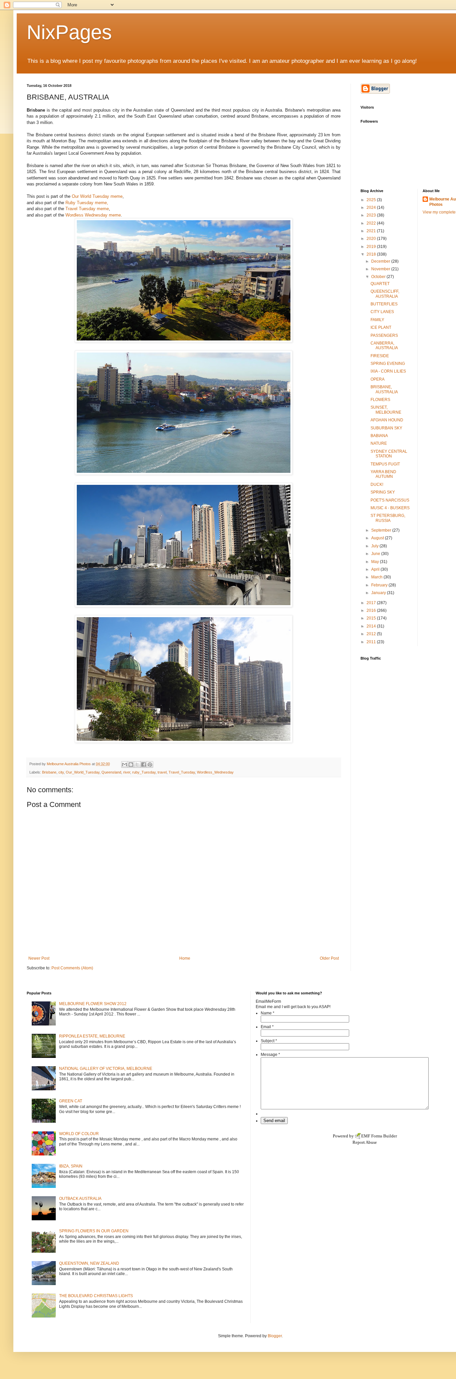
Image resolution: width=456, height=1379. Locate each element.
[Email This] (124, 764)
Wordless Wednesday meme (93, 215)
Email (267, 1026)
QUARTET (380, 283)
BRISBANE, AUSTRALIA (384, 389)
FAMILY (377, 319)
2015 (372, 618)
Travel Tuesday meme (87, 208)
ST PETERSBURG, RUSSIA (388, 518)
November (381, 269)
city (61, 772)
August (378, 538)
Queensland (111, 772)
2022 (372, 223)
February (380, 585)
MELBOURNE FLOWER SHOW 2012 (93, 1003)
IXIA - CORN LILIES (388, 371)
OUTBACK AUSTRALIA (80, 1198)
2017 (372, 602)
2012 (372, 634)
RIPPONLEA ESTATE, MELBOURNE (92, 1036)
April (376, 569)
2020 (372, 238)
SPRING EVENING (388, 363)
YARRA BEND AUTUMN (383, 474)
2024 (372, 207)
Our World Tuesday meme (97, 196)
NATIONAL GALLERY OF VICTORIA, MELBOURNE (105, 1068)
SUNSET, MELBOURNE (386, 409)
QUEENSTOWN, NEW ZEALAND (89, 1263)
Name (267, 1013)
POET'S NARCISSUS (390, 500)
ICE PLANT (381, 327)
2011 (372, 642)
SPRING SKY (383, 492)
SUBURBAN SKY (386, 428)
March (377, 577)
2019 (372, 246)
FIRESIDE (380, 356)
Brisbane (49, 772)
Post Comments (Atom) (72, 968)
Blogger (275, 1336)
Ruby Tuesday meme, (86, 202)
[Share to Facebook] (143, 764)
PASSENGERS (384, 335)
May (375, 561)
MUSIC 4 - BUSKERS (390, 508)
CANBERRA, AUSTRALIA (384, 345)
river (126, 772)
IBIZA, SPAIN (70, 1166)
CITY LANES (382, 311)
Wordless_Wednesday (215, 772)
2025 (372, 199)
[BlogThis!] (131, 764)
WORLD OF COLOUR (79, 1133)
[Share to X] (137, 764)
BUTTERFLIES (384, 304)
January (379, 592)
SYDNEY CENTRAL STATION (389, 453)
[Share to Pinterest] (150, 764)
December (381, 261)
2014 (372, 626)
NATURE (379, 443)
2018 (372, 254)
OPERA (378, 379)
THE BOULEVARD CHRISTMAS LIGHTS (96, 1295)
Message (270, 1054)
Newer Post (38, 958)
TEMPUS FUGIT (385, 464)
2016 (372, 610)
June (376, 553)
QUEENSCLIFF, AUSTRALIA (385, 293)
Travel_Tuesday (182, 772)
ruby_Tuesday (144, 772)
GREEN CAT (70, 1101)
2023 (372, 215)
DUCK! (377, 484)
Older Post (329, 958)
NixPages (69, 32)
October (379, 276)
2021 (372, 231)
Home (184, 958)
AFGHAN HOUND (387, 420)
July (375, 546)
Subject (269, 1041)
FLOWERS (380, 399)
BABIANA (379, 435)
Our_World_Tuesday (82, 772)
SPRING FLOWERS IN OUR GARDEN (94, 1231)
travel (162, 772)
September (381, 530)
